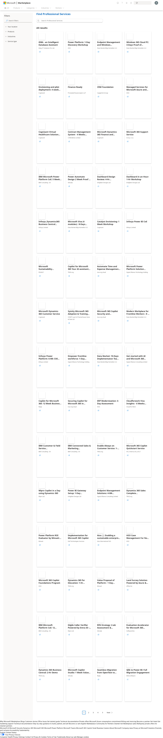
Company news (127, 728)
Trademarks (61, 737)
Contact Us (29, 737)
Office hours (42, 721)
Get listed (153, 721)
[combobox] (70, 20)
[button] (38, 20)
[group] (40, 51)
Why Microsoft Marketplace (10, 721)
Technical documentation (69, 721)
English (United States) (8, 732)
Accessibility (14, 730)
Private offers (84, 721)
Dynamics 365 (28, 728)
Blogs (23, 721)
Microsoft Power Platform (53, 728)
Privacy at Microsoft (140, 728)
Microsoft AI (4, 728)
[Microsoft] (10, 3)
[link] (50, 53)
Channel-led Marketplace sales (125, 723)
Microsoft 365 (39, 728)
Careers (106, 728)
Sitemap (22, 737)
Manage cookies (83, 737)
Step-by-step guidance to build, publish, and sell (50, 723)
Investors (151, 728)
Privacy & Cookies (40, 737)
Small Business (97, 728)
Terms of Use (52, 737)
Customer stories (31, 721)
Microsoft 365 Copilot (84, 728)
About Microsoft (115, 728)
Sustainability (24, 730)
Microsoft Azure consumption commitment (105, 721)
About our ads (71, 737)
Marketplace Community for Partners (100, 723)
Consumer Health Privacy (9, 737)
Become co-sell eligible (77, 723)
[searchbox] (20, 20)
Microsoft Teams (69, 728)
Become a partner (143, 721)
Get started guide (53, 721)
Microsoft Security (16, 728)
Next (108, 712)
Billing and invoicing (128, 721)
